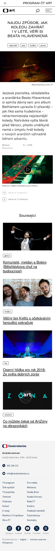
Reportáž (13, 45)
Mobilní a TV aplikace (12, 515)
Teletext (6, 496)
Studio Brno (33, 492)
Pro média (32, 482)
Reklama (31, 487)
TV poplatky (8, 492)
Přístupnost (7, 542)
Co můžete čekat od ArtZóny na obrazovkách (25, 423)
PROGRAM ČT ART (37, 3)
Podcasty (7, 501)
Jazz (23, 45)
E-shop (6, 510)
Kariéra (30, 506)
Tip (6, 363)
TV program (8, 482)
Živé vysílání (8, 487)
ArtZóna (8, 414)
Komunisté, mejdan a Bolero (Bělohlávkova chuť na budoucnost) (24, 266)
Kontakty (32, 520)
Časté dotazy (33, 515)
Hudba (33, 45)
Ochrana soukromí (38, 539)
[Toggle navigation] (5, 3)
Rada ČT (31, 501)
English (23, 539)
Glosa (7, 255)
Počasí (5, 506)
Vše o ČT (6, 520)
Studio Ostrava (34, 496)
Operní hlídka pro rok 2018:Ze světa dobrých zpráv (24, 371)
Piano (43, 45)
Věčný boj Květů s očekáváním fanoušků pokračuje (27, 320)
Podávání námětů (36, 510)
